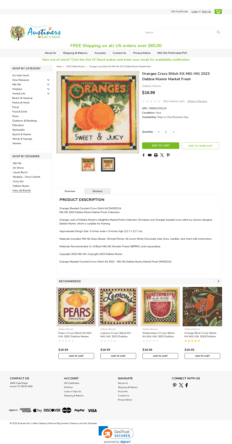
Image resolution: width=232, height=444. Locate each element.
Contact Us (119, 53)
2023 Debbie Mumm (75, 66)
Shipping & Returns (75, 53)
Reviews (97, 191)
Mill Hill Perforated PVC (172, 53)
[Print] (156, 155)
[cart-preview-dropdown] (217, 11)
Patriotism (18, 125)
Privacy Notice (141, 53)
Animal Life (18, 93)
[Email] (150, 155)
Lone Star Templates (88, 423)
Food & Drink (19, 111)
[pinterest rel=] (174, 385)
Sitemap (43, 423)
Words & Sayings (22, 139)
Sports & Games (21, 134)
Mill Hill (16, 84)
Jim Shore (18, 168)
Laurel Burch (20, 172)
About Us (50, 53)
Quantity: (147, 132)
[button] (116, 435)
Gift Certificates (71, 383)
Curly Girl (18, 181)
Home (59, 66)
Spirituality (18, 130)
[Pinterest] (168, 155)
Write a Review (197, 101)
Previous (60, 112)
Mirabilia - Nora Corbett (26, 177)
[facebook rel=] (186, 385)
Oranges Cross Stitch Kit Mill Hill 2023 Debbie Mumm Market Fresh (120, 66)
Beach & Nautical (22, 98)
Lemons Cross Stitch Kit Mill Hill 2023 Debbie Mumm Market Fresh (115, 335)
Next (136, 112)
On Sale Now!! (20, 75)
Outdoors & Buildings (24, 120)
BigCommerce (63, 423)
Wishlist (68, 387)
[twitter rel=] (181, 385)
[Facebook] (143, 155)
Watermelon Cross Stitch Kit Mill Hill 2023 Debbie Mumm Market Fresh (158, 335)
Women (16, 143)
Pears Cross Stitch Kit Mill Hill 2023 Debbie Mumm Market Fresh (75, 335)
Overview (70, 191)
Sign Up (206, 11)
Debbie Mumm (21, 186)
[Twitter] (162, 155)
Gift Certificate (179, 11)
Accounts (100, 53)
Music (15, 116)
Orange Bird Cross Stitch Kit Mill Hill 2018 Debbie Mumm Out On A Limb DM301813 (200, 335)
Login (195, 11)
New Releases (20, 80)
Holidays (17, 89)
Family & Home (21, 102)
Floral (15, 107)
